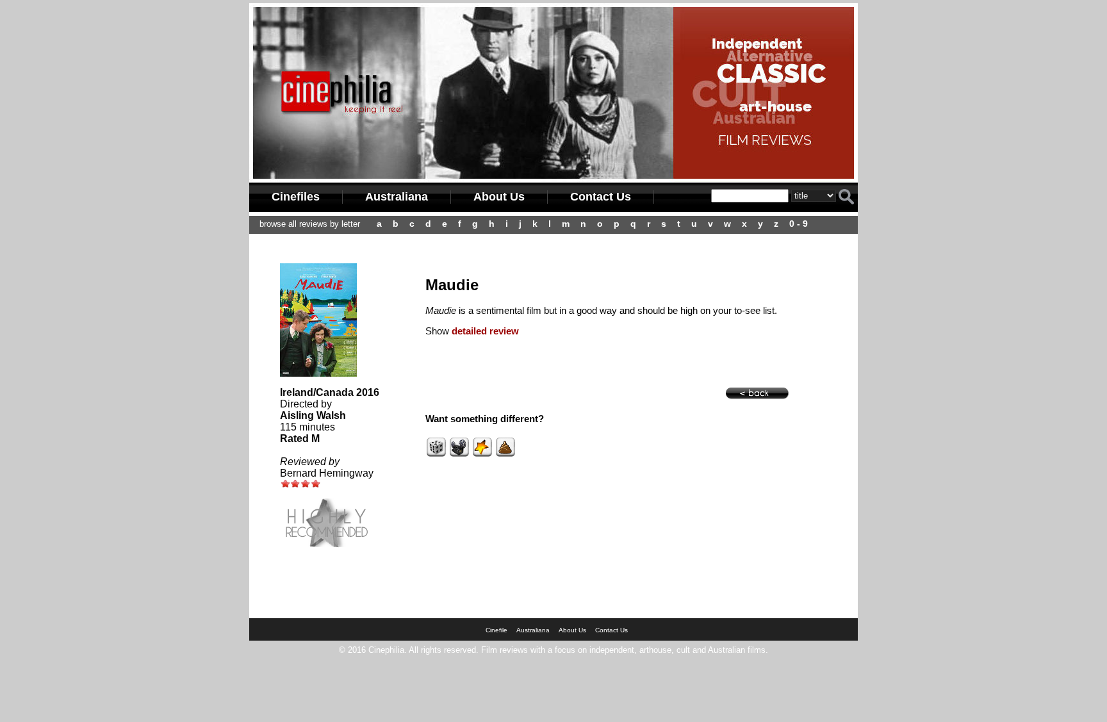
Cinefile (496, 630)
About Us (499, 196)
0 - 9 (798, 223)
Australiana (396, 196)
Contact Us (600, 196)
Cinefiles (296, 196)
